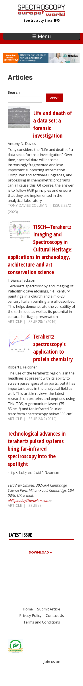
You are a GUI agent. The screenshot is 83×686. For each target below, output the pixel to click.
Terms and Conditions (41, 622)
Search (14, 92)
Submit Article (48, 609)
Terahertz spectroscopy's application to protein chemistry (53, 348)
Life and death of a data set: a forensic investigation (52, 124)
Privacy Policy (30, 615)
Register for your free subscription (30, 577)
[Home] (41, 14)
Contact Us (55, 615)
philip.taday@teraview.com (28, 500)
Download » (40, 552)
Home (28, 609)
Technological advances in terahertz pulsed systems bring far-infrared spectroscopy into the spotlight (37, 449)
